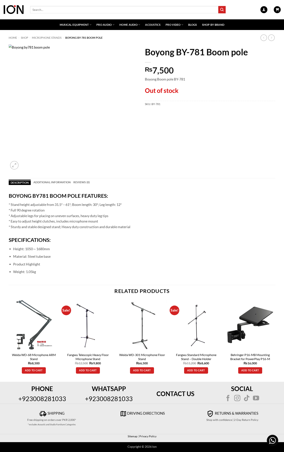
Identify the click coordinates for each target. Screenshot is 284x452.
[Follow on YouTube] (256, 398)
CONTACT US (175, 393)
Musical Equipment (74, 24)
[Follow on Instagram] (237, 398)
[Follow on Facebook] (228, 398)
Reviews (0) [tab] (81, 182)
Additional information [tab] (52, 182)
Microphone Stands (46, 37)
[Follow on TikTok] (247, 398)
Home (13, 37)
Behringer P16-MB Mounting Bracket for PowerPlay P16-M (250, 357)
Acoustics (153, 24)
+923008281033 (42, 398)
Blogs (192, 24)
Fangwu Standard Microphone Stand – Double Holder (196, 357)
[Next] (275, 340)
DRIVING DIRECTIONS (146, 413)
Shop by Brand (213, 24)
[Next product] (263, 37)
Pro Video (173, 24)
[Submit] (222, 9)
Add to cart (34, 370)
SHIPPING (56, 413)
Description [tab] (20, 182)
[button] (263, 9)
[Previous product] (271, 37)
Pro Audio (104, 24)
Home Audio (128, 24)
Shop (24, 37)
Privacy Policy (147, 436)
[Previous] (9, 340)
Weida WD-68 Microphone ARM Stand (34, 357)
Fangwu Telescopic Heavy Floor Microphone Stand (88, 357)
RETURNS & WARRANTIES (236, 413)
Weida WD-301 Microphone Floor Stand (142, 357)
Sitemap (132, 436)
